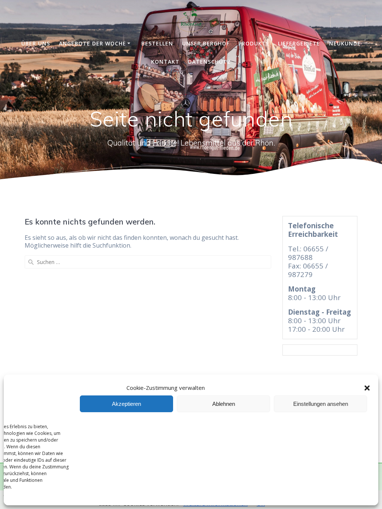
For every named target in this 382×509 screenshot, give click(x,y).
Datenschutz (209, 61)
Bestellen (157, 43)
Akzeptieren (126, 404)
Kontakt (165, 61)
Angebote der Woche (92, 43)
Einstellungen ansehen (320, 404)
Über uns (35, 43)
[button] (367, 388)
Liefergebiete (299, 43)
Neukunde (345, 43)
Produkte (253, 43)
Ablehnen (223, 404)
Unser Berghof (205, 43)
